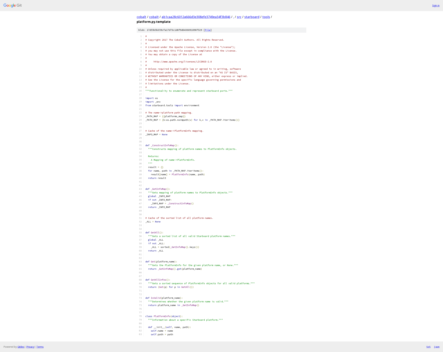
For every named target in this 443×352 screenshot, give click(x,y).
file (207, 30)
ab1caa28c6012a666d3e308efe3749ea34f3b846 (196, 17)
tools (266, 17)
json (437, 346)
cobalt (141, 17)
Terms (40, 346)
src (239, 17)
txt (428, 346)
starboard (251, 17)
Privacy (30, 346)
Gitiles (20, 346)
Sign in (436, 5)
